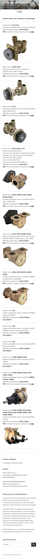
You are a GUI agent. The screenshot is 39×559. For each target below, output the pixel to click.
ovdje (32, 115)
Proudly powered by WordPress (12, 554)
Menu (20, 12)
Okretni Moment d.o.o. (18, 2)
